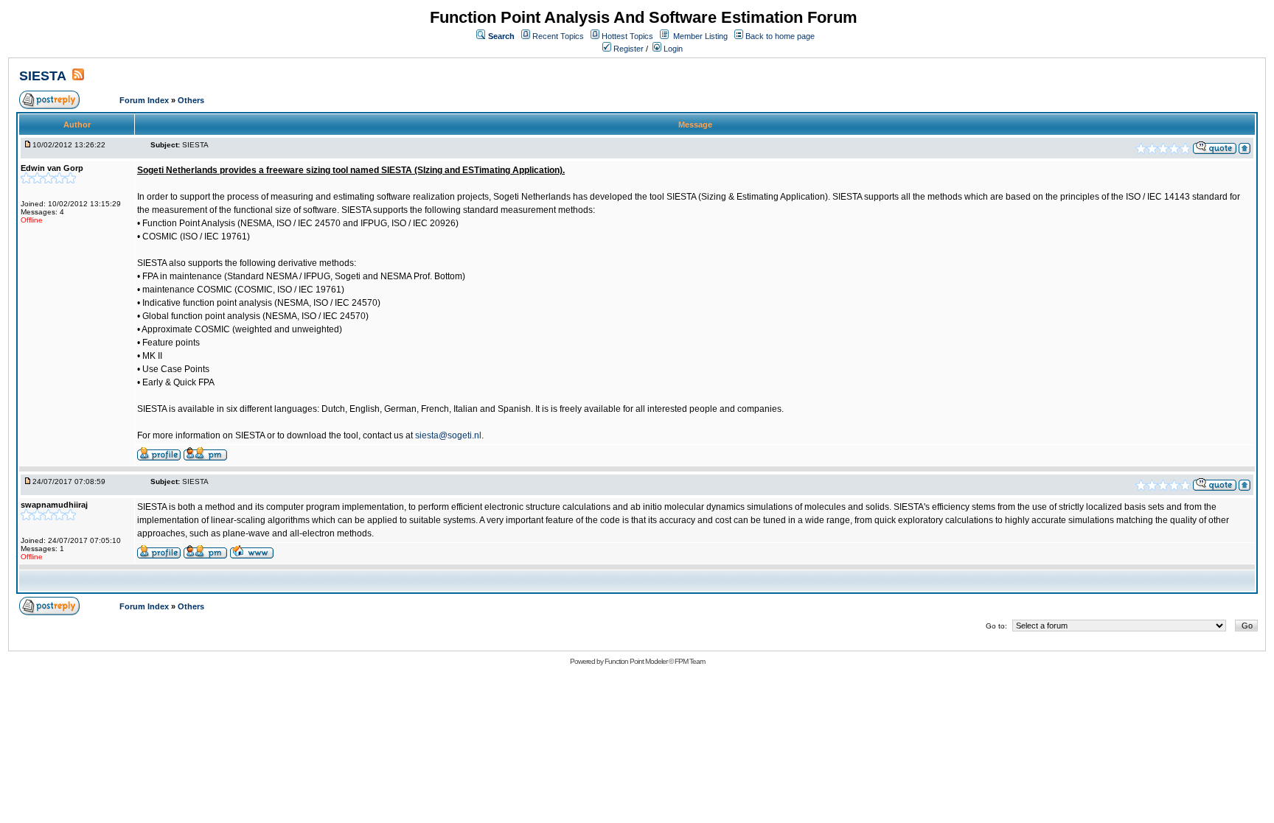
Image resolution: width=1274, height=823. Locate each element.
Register (627, 48)
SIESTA (42, 76)
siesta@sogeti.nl (448, 435)
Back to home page (780, 36)
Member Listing (700, 36)
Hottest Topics (627, 36)
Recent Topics (558, 36)
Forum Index (145, 100)
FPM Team (690, 661)
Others (191, 100)
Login (672, 48)
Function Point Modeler (636, 661)
